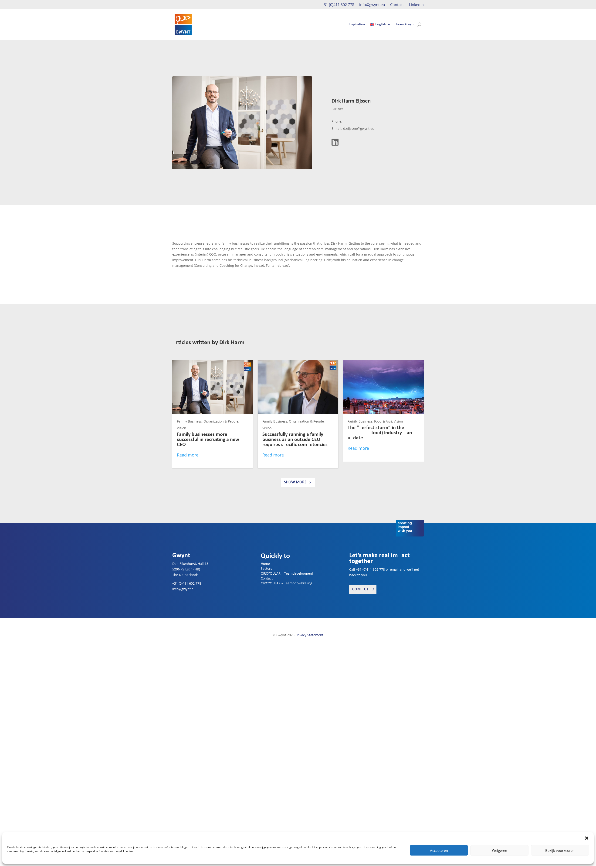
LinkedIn (416, 5)
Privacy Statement (309, 635)
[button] (586, 838)
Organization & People (220, 421)
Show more (295, 482)
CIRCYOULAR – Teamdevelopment (287, 573)
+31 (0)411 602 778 (338, 5)
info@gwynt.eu (372, 5)
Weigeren (499, 850)
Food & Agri (383, 421)
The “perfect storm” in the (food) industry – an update (380, 433)
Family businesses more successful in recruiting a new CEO (208, 439)
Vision (181, 428)
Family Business (189, 421)
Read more (187, 455)
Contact (397, 5)
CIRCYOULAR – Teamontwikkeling (286, 583)
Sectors (266, 568)
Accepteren (439, 850)
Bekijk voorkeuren (560, 850)
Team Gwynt (405, 24)
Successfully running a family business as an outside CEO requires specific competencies (295, 439)
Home (265, 563)
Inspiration (357, 24)
